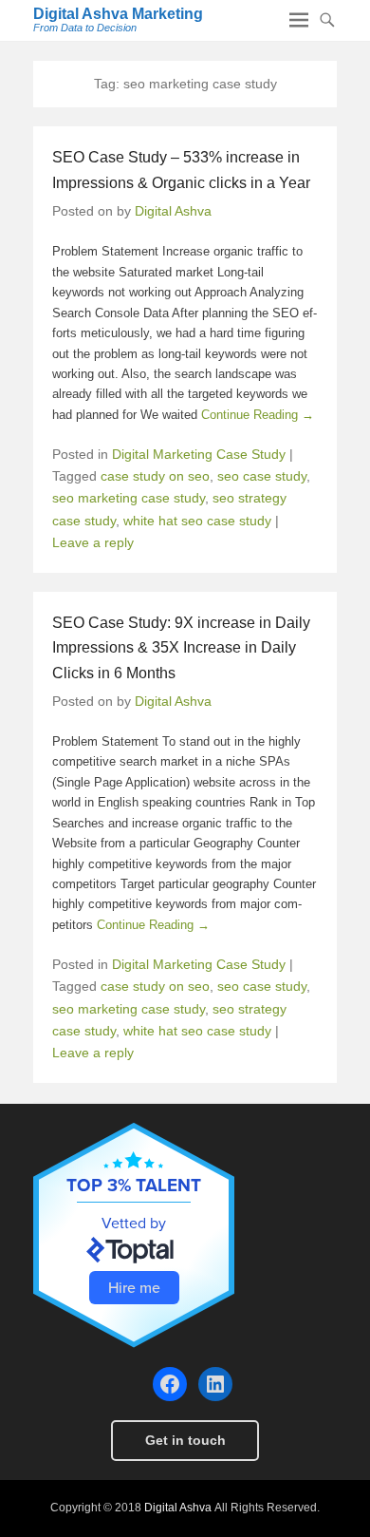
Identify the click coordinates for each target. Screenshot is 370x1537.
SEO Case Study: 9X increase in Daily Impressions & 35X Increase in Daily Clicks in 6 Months (181, 648)
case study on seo (155, 476)
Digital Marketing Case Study (199, 454)
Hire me (134, 1287)
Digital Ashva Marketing (118, 14)
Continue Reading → (257, 415)
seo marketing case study (128, 497)
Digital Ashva (173, 210)
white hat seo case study (197, 520)
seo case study (261, 476)
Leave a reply (93, 542)
